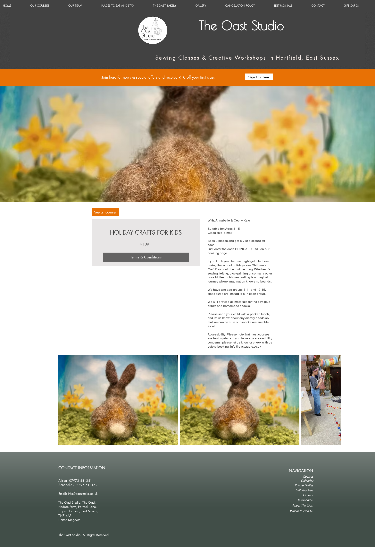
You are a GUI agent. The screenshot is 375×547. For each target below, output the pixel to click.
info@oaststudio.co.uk (245, 346)
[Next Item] (334, 400)
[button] (259, 77)
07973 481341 (80, 481)
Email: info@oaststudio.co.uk (78, 494)
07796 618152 (86, 485)
